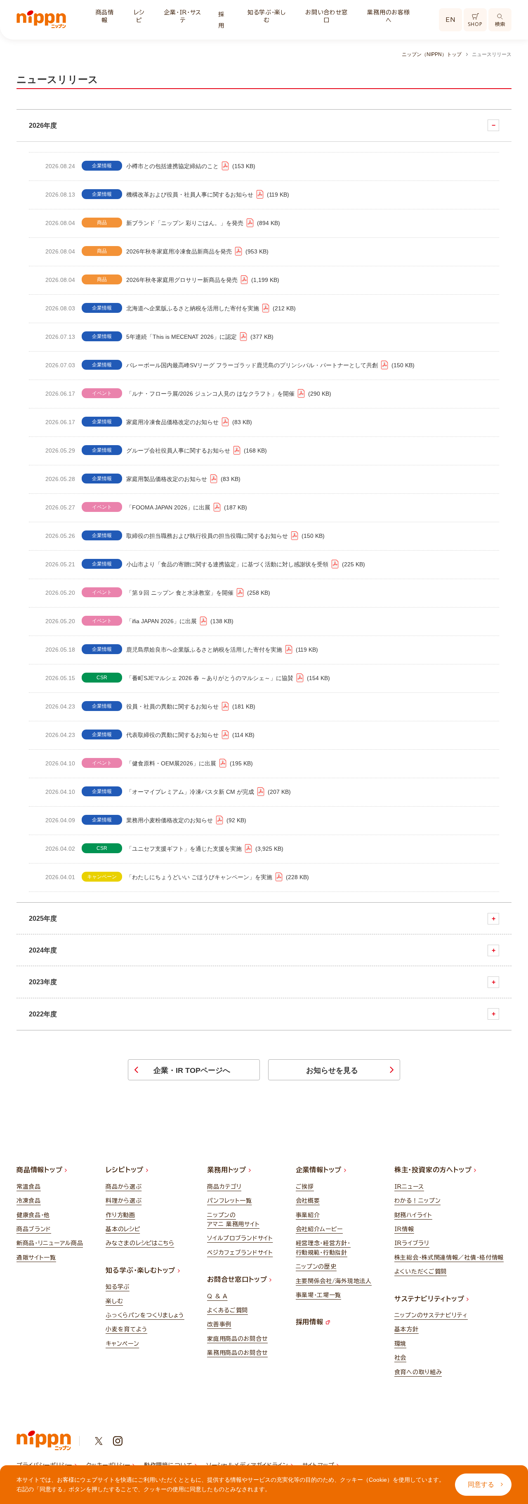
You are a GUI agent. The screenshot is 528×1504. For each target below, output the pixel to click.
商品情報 (105, 16)
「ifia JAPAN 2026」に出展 (178, 621)
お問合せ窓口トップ (238, 1279)
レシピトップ (126, 1169)
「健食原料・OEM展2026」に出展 (188, 763)
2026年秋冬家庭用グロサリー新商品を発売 (201, 280)
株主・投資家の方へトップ (434, 1169)
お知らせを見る (332, 1070)
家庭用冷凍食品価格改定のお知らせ (188, 422)
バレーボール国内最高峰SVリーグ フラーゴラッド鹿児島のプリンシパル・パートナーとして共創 (269, 365)
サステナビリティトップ (430, 1298)
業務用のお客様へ (388, 16)
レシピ (139, 16)
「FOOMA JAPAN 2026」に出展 (185, 507)
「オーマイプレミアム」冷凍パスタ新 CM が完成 (207, 791)
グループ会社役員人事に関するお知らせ (195, 450)
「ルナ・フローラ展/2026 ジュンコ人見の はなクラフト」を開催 (227, 393)
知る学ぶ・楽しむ (267, 16)
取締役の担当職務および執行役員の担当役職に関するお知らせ (224, 536)
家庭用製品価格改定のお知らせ (182, 479)
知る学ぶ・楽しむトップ (142, 1270)
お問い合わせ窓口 (326, 16)
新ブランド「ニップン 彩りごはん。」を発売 (202, 223)
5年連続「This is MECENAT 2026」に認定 (198, 336)
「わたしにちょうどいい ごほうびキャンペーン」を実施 (216, 877)
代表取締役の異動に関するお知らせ (189, 735)
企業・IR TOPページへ (191, 1070)
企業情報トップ (320, 1169)
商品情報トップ (40, 1169)
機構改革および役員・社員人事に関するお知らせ (206, 194)
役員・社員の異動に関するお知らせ (189, 706)
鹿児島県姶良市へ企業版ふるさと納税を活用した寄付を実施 (221, 649)
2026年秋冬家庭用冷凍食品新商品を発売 (196, 251)
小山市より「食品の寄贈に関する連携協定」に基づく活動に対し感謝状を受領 (244, 564)
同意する (481, 1484)
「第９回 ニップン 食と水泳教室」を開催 (197, 592)
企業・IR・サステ (182, 16)
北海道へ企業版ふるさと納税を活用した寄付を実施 (210, 308)
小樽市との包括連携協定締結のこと (189, 166)
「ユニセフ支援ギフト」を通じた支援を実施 (203, 848)
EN (450, 20)
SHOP (475, 24)
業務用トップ (228, 1169)
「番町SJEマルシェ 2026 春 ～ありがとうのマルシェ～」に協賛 (227, 678)
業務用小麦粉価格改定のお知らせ (185, 820)
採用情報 (311, 1322)
